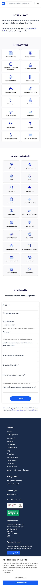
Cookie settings (20, 578)
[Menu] (37, 3)
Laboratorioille (12, 448)
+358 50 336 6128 (13, 484)
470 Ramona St (12, 529)
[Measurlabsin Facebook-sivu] (8, 499)
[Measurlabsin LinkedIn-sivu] (12, 499)
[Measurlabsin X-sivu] (16, 499)
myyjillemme (33, 410)
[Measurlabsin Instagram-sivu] (20, 499)
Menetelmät (11, 438)
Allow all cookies (21, 583)
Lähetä (20, 399)
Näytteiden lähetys (13, 457)
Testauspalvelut (12, 435)
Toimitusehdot (12, 460)
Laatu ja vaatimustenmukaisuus (18, 470)
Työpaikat (10, 454)
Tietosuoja (10, 464)
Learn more (6, 573)
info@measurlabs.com (18, 410)
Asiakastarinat (12, 467)
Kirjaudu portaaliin (13, 553)
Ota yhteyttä (11, 444)
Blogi (8, 451)
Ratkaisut (10, 441)
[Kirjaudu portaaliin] (34, 3)
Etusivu (9, 432)
